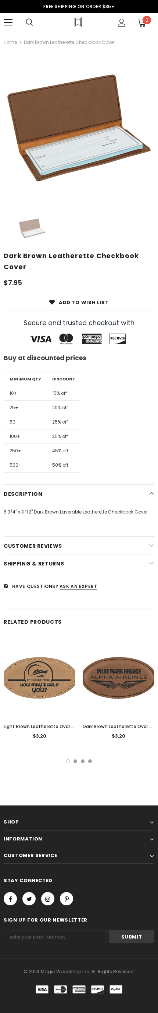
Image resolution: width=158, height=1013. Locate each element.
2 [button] (75, 761)
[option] (79, 127)
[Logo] (78, 22)
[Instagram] (47, 898)
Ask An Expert (78, 586)
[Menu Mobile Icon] (8, 22)
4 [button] (90, 761)
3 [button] (83, 761)
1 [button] (68, 761)
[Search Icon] (29, 22)
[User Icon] (122, 23)
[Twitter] (29, 898)
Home (10, 42)
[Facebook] (10, 898)
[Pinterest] (66, 898)
